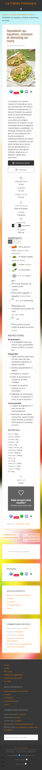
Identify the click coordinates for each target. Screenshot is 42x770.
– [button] (13, 225)
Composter (19, 632)
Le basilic (10, 598)
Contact (7, 668)
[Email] (26, 93)
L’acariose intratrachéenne (23, 724)
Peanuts (10, 638)
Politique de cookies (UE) (13, 678)
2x (14, 241)
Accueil (5, 15)
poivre (14, 330)
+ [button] (19, 225)
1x (10, 241)
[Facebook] (11, 93)
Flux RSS (7, 681)
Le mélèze (24, 628)
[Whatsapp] (21, 93)
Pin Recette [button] (22, 170)
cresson (28, 264)
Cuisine (13, 15)
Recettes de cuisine (26, 15)
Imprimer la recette (22, 163)
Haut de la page (21, 748)
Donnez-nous (16, 505)
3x (19, 241)
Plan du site (8, 671)
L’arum (9, 608)
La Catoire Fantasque (21, 3)
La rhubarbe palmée (14, 605)
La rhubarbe (11, 602)
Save (17, 93)
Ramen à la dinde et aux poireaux (19, 595)
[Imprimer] (31, 93)
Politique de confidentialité (13, 675)
